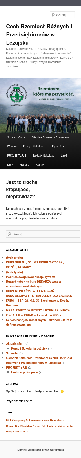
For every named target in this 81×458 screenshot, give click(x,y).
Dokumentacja (34, 420)
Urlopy (10, 431)
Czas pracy (18, 420)
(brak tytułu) (14, 257)
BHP (8, 420)
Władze (12, 146)
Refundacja (57, 420)
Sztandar (12, 353)
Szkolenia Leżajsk (52, 426)
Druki (10, 164)
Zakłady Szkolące (43, 155)
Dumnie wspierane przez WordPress (40, 450)
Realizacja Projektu (24, 372)
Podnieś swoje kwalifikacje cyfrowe (30, 277)
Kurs (46, 420)
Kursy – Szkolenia (34, 146)
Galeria (24, 164)
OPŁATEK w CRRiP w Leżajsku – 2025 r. (34, 315)
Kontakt (40, 164)
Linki (64, 155)
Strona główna (16, 137)
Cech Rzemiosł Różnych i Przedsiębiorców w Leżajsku (39, 34)
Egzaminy (58, 146)
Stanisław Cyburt (30, 426)
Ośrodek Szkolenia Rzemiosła (50, 137)
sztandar (68, 426)
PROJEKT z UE (16, 155)
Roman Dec (13, 426)
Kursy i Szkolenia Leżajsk (29, 348)
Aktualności (14, 343)
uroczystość (22, 431)
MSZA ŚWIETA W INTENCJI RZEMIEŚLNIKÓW (38, 310)
